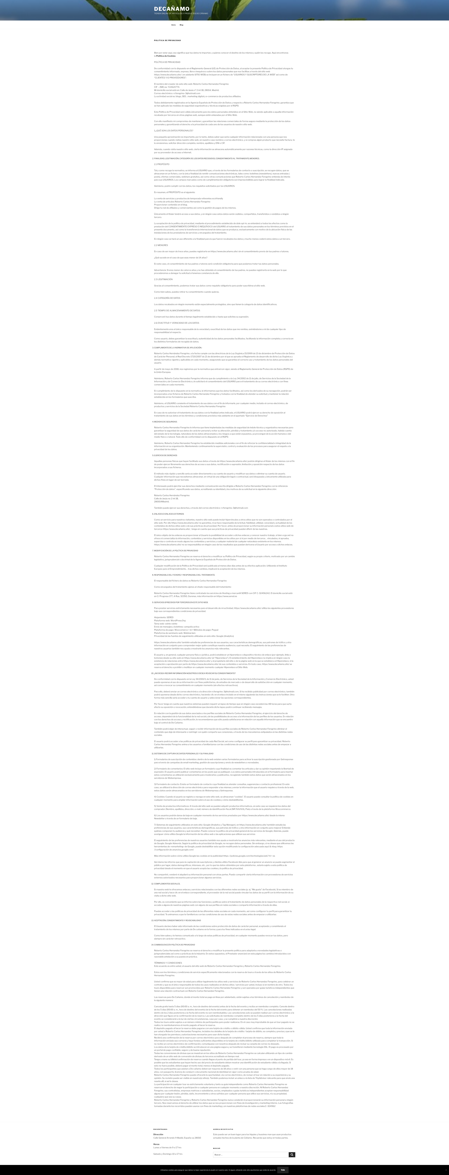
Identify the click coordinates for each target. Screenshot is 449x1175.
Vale (283, 1170)
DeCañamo (172, 9)
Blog (181, 25)
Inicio (173, 25)
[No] (446, 1170)
